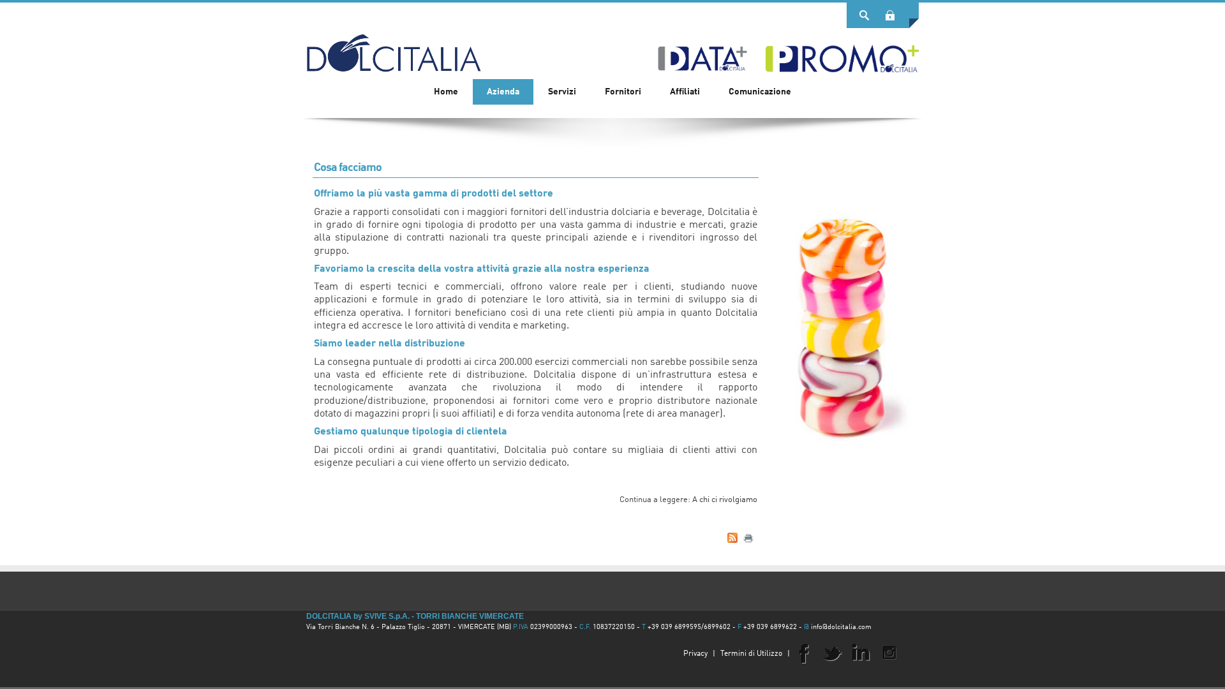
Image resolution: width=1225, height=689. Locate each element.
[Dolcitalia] (393, 47)
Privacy (695, 654)
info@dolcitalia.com (841, 627)
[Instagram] (889, 652)
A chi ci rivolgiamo (724, 500)
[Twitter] (832, 652)
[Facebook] (803, 652)
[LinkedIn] (860, 652)
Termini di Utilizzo (751, 654)
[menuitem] (503, 92)
